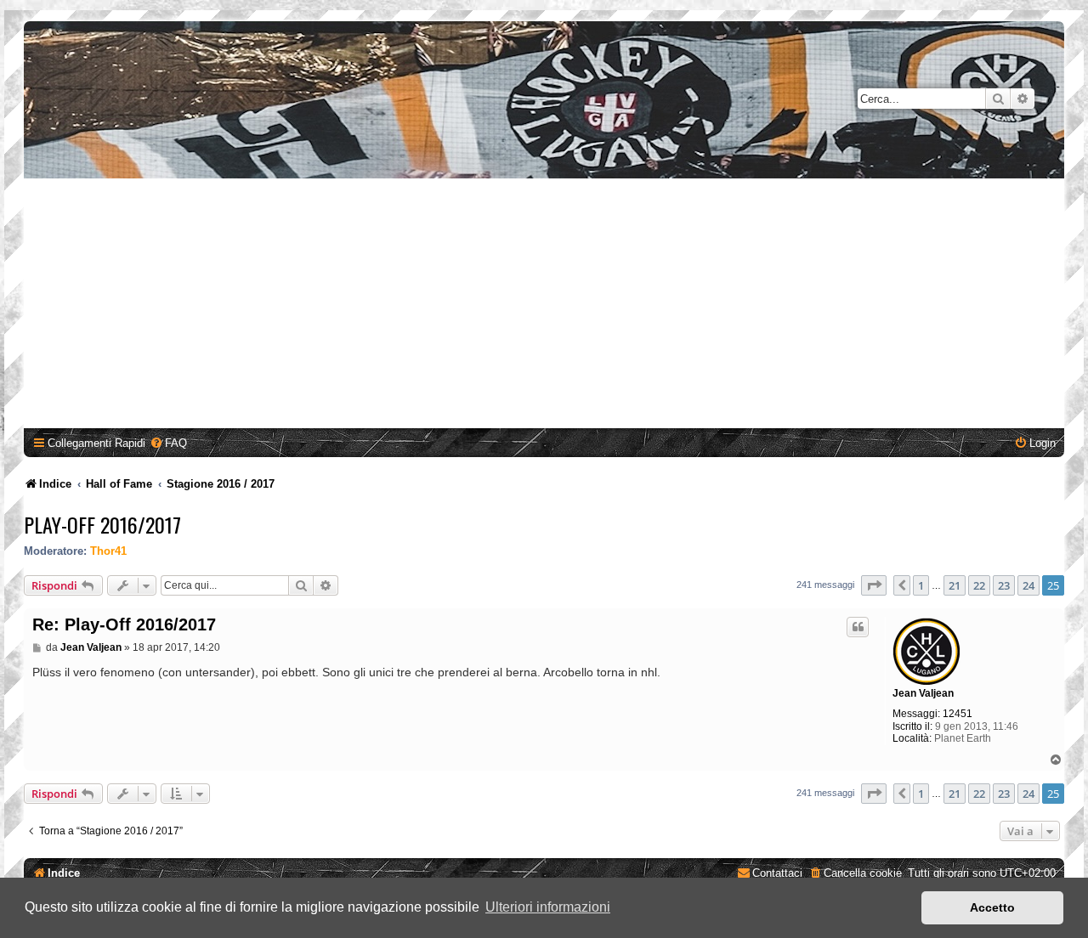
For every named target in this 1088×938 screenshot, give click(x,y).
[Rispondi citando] (858, 627)
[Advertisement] (544, 306)
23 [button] (1004, 585)
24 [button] (1028, 585)
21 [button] (954, 585)
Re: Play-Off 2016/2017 (124, 624)
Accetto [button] (992, 907)
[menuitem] (168, 443)
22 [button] (979, 585)
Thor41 (108, 551)
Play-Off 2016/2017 (102, 524)
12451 (957, 714)
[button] (874, 585)
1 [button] (921, 585)
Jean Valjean (923, 693)
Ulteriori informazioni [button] (547, 907)
